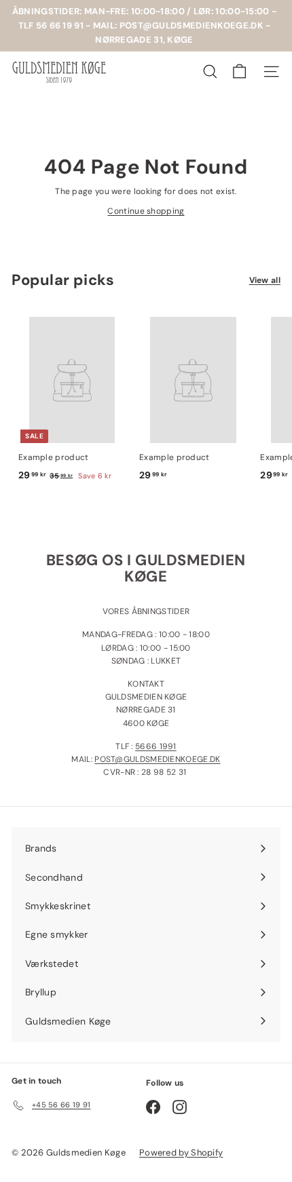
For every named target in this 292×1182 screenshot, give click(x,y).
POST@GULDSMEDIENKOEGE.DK (157, 759)
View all (264, 280)
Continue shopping (145, 211)
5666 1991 (156, 746)
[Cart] (239, 72)
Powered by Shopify (181, 1152)
